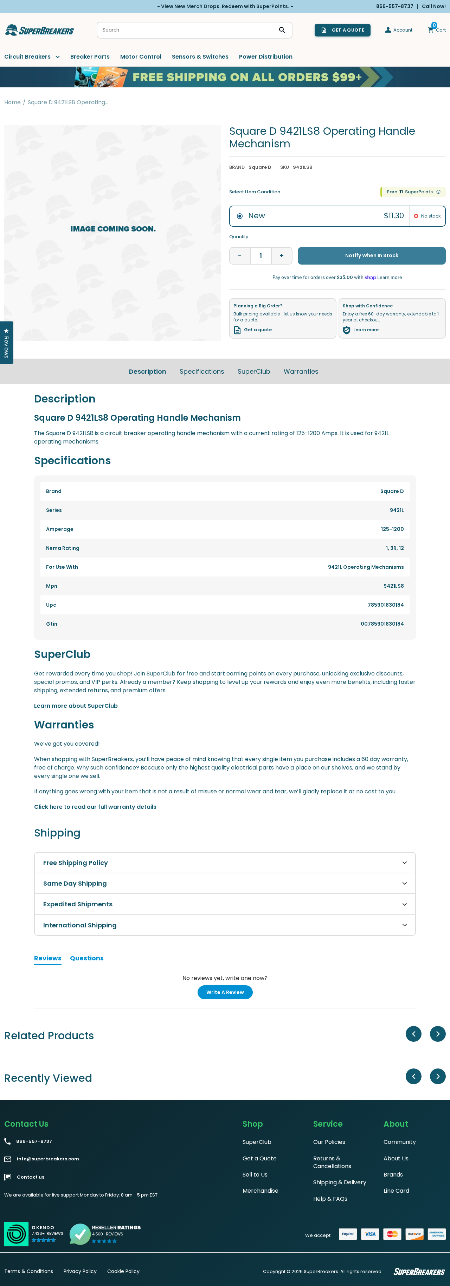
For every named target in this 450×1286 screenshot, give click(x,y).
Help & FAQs (330, 1199)
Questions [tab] (87, 959)
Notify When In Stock (371, 255)
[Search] (282, 30)
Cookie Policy (123, 1271)
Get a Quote (260, 1158)
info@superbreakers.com (48, 1159)
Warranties (301, 371)
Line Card (396, 1191)
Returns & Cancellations (332, 1162)
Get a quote (258, 330)
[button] (47, 1237)
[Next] (438, 1034)
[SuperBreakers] (39, 30)
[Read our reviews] (105, 1234)
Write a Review (229, 993)
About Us (396, 1158)
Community (400, 1142)
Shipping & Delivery (339, 1182)
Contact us (30, 1177)
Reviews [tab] (48, 959)
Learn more (366, 330)
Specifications (202, 371)
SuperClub (254, 371)
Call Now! (434, 6)
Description (147, 371)
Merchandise (260, 1191)
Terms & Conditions (28, 1271)
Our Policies (329, 1142)
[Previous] (414, 1034)
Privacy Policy (80, 1271)
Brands (393, 1175)
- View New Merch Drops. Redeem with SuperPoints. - (225, 6)
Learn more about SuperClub (76, 706)
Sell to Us (255, 1175)
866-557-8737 (34, 1141)
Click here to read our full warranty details (95, 807)
